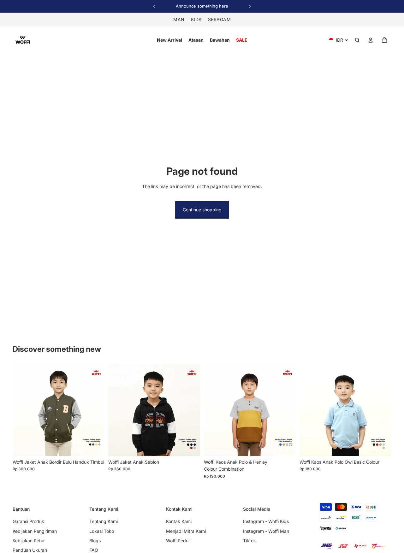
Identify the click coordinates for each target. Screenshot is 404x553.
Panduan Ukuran (30, 550)
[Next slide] (95, 410)
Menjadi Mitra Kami (186, 531)
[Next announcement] (250, 6)
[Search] (357, 40)
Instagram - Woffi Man (266, 531)
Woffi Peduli (178, 540)
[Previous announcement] (154, 6)
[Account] (370, 40)
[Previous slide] (22, 410)
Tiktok (249, 540)
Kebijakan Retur (29, 540)
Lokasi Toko (101, 531)
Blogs (95, 540)
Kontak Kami (179, 521)
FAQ (93, 550)
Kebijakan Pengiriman (35, 531)
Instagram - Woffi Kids (266, 521)
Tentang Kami (103, 521)
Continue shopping (202, 209)
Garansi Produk (28, 521)
